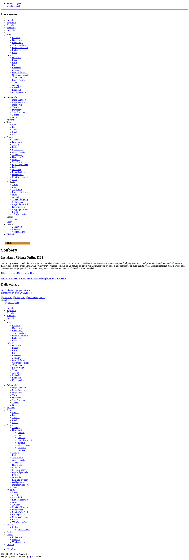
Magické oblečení (20, 512)
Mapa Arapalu (18, 390)
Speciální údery (19, 470)
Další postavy (18, 482)
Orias (14, 405)
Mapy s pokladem (20, 517)
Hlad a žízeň (17, 465)
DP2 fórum (11, 549)
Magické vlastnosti (20, 485)
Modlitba (16, 467)
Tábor (14, 370)
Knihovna (11, 407)
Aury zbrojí (17, 497)
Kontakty (11, 318)
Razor (14, 350)
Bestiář (10, 524)
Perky (14, 455)
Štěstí (14, 487)
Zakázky (16, 358)
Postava (10, 425)
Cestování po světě (20, 363)
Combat (21, 437)
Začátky (10, 323)
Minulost (16, 539)
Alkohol (15, 373)
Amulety (16, 505)
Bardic (21, 435)
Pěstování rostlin (19, 360)
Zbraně (15, 492)
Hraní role (16, 345)
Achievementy (18, 460)
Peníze (15, 519)
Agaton (32, 556)
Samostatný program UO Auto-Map (17, 293)
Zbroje (15, 495)
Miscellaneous (24, 445)
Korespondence (19, 380)
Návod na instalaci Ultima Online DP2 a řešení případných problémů (33, 278)
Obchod (10, 544)
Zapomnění (17, 462)
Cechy (9, 532)
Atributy (16, 427)
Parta (14, 340)
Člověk (15, 412)
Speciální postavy (20, 400)
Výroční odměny (19, 522)
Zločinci (15, 402)
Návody (10, 343)
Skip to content (13, 6)
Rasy (9, 410)
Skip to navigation (15, 3)
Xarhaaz (16, 417)
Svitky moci (17, 510)
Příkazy (15, 348)
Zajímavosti (17, 537)
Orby (14, 502)
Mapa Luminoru (19, 388)
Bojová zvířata (24, 529)
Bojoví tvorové (18, 368)
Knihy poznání (18, 515)
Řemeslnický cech (20, 480)
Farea (14, 415)
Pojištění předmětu (20, 472)
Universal (22, 447)
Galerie (10, 534)
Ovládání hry (18, 328)
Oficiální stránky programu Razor (15, 290)
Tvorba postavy (19, 333)
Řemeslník (16, 355)
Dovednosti (17, 430)
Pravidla (10, 313)
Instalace (16, 325)
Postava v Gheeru (20, 335)
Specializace (17, 457)
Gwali (15, 422)
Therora (15, 395)
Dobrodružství (13, 385)
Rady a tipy (17, 338)
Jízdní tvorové (18, 365)
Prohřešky (11, 315)
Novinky (10, 308)
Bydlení (15, 475)
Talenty (15, 452)
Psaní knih (16, 378)
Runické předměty (20, 500)
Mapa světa (17, 393)
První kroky (17, 330)
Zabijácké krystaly (20, 507)
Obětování (16, 477)
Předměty (11, 490)
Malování (16, 375)
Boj (13, 353)
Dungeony (16, 397)
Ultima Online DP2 (25, 273)
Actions (21, 432)
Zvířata (15, 527)
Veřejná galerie (18, 542)
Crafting (21, 450)
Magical (21, 442)
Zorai (14, 420)
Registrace (11, 310)
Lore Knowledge (25, 440)
